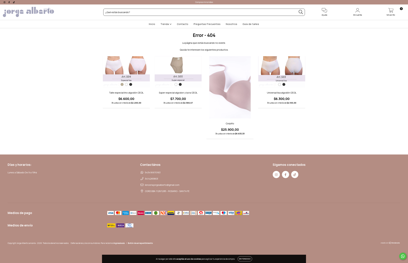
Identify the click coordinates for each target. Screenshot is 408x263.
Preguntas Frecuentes (207, 24)
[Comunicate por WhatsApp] (402, 256)
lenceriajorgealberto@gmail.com (162, 184)
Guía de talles (251, 24)
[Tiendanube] (390, 243)
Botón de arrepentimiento (140, 243)
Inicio (152, 24)
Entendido (245, 259)
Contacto (182, 24)
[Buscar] (301, 12)
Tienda (165, 24)
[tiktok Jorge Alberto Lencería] (14, 2)
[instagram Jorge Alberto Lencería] (4, 2)
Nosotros (231, 24)
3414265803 (151, 178)
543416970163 (152, 172)
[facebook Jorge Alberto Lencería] (9, 2)
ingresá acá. (119, 243)
